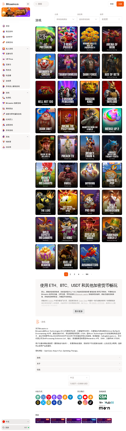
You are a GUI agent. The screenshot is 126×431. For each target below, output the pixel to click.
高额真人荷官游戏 (98, 303)
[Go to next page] (91, 274)
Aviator (51, 301)
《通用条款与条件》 (60, 343)
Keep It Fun (57, 351)
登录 (112, 4)
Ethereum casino (81, 294)
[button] (111, 19)
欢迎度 (105, 19)
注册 (120, 4)
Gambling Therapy (70, 351)
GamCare (48, 351)
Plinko (85, 303)
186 (87, 274)
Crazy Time (83, 301)
